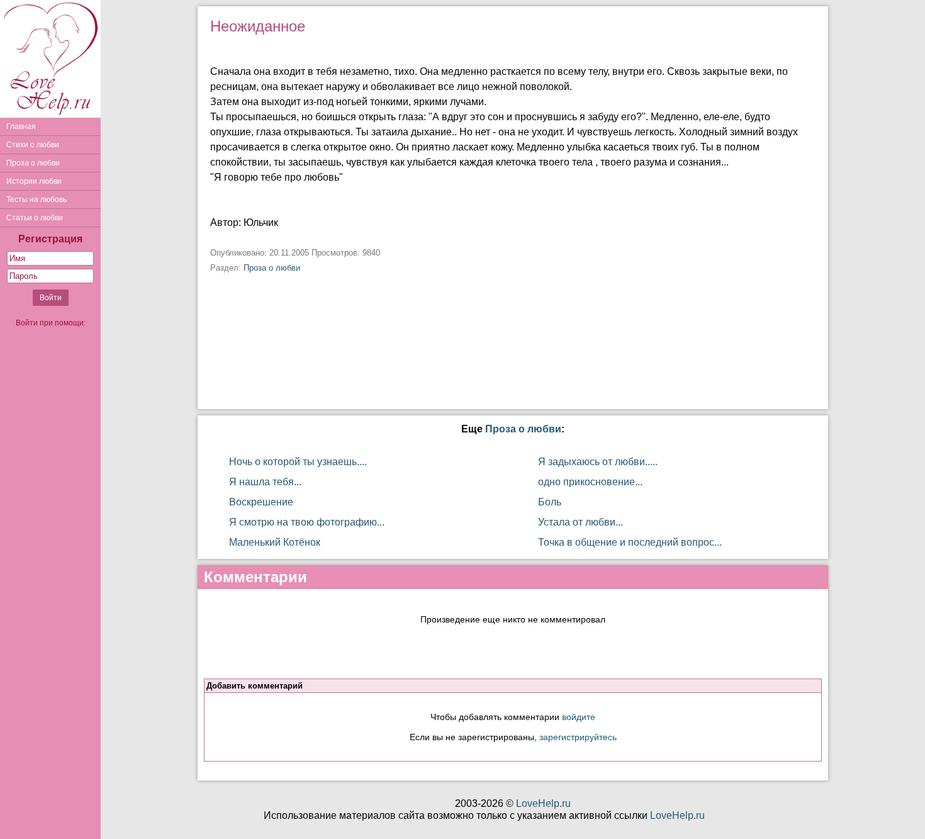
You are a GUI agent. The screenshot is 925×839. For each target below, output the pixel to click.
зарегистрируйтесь (578, 737)
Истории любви (34, 181)
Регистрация (50, 239)
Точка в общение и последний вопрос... (630, 542)
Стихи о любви (32, 144)
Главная (21, 126)
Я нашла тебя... (265, 481)
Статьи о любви (34, 217)
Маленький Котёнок (274, 542)
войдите (578, 717)
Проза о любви (33, 163)
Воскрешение (261, 502)
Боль (549, 502)
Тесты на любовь (36, 199)
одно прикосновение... (590, 481)
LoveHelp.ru (543, 803)
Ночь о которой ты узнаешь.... (298, 461)
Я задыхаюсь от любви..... (598, 461)
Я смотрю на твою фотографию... (306, 522)
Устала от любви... (580, 522)
